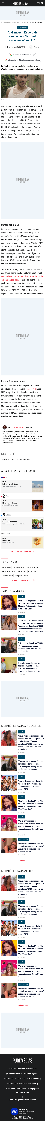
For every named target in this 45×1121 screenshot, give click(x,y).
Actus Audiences (23, 22)
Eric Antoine (32, 571)
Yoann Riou (22, 571)
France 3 (8, 515)
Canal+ (8, 533)
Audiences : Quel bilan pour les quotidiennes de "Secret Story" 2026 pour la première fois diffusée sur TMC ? (31, 847)
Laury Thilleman (7, 576)
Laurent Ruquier (19, 567)
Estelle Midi (32, 389)
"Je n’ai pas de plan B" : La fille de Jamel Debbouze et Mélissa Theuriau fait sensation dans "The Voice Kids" (30, 605)
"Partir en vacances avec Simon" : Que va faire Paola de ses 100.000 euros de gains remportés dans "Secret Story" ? (31, 826)
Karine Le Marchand (8, 571)
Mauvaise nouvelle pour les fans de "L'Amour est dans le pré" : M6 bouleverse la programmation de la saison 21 (30, 667)
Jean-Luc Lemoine (33, 567)
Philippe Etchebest (21, 576)
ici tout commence (23, 460)
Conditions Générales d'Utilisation (22, 1068)
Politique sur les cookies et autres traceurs (21, 1078)
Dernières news (12, 22)
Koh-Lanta (6, 484)
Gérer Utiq (13, 1100)
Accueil (3, 22)
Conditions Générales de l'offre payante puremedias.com (22, 1091)
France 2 (8, 496)
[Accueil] (20, 3)
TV (13, 460)
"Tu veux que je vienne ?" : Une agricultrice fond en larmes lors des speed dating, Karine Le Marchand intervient (30, 765)
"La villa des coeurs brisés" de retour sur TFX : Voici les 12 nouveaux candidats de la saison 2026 (30, 785)
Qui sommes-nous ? (14, 1073)
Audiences (5, 460)
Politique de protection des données (21, 1083)
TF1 (7, 477)
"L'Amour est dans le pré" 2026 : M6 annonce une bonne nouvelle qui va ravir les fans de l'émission (30, 647)
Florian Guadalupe (17, 427)
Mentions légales (31, 1073)
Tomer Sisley (6, 567)
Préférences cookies (27, 1100)
